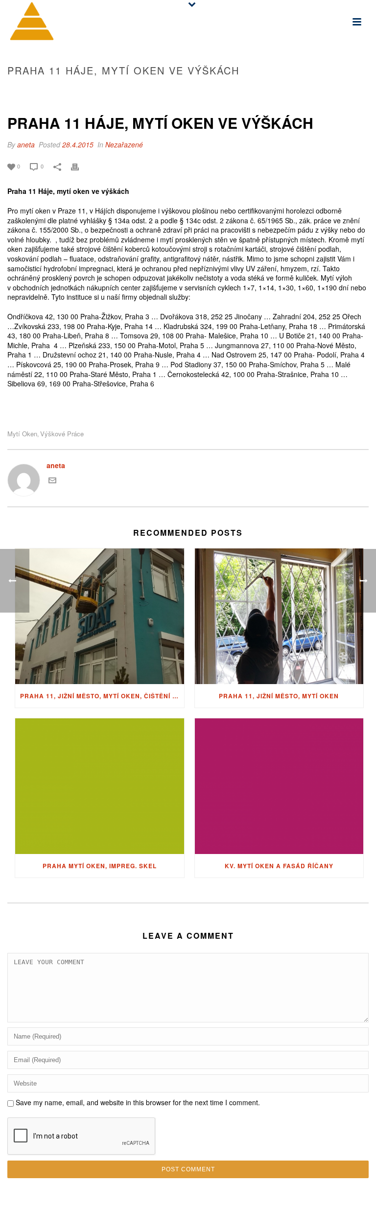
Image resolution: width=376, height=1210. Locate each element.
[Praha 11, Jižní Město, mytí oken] (279, 616)
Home (224, 91)
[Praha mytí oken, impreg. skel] (99, 786)
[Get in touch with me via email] (52, 481)
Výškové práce (62, 433)
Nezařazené (124, 144)
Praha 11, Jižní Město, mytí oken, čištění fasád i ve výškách (102, 695)
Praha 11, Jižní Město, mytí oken (279, 695)
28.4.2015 (78, 144)
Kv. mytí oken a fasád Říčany (279, 865)
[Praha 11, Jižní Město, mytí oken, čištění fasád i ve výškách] (99, 616)
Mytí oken (22, 433)
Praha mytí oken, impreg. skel (100, 865)
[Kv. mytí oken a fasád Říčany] (279, 786)
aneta (26, 144)
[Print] (80, 165)
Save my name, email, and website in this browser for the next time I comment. (138, 1102)
